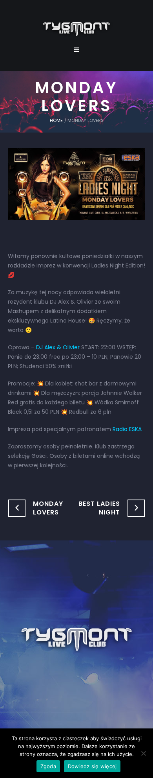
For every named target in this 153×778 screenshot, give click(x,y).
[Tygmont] (76, 640)
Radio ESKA (127, 429)
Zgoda (48, 766)
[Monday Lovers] (76, 184)
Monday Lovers (48, 508)
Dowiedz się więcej (92, 766)
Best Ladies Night (99, 508)
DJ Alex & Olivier (58, 347)
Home (56, 120)
